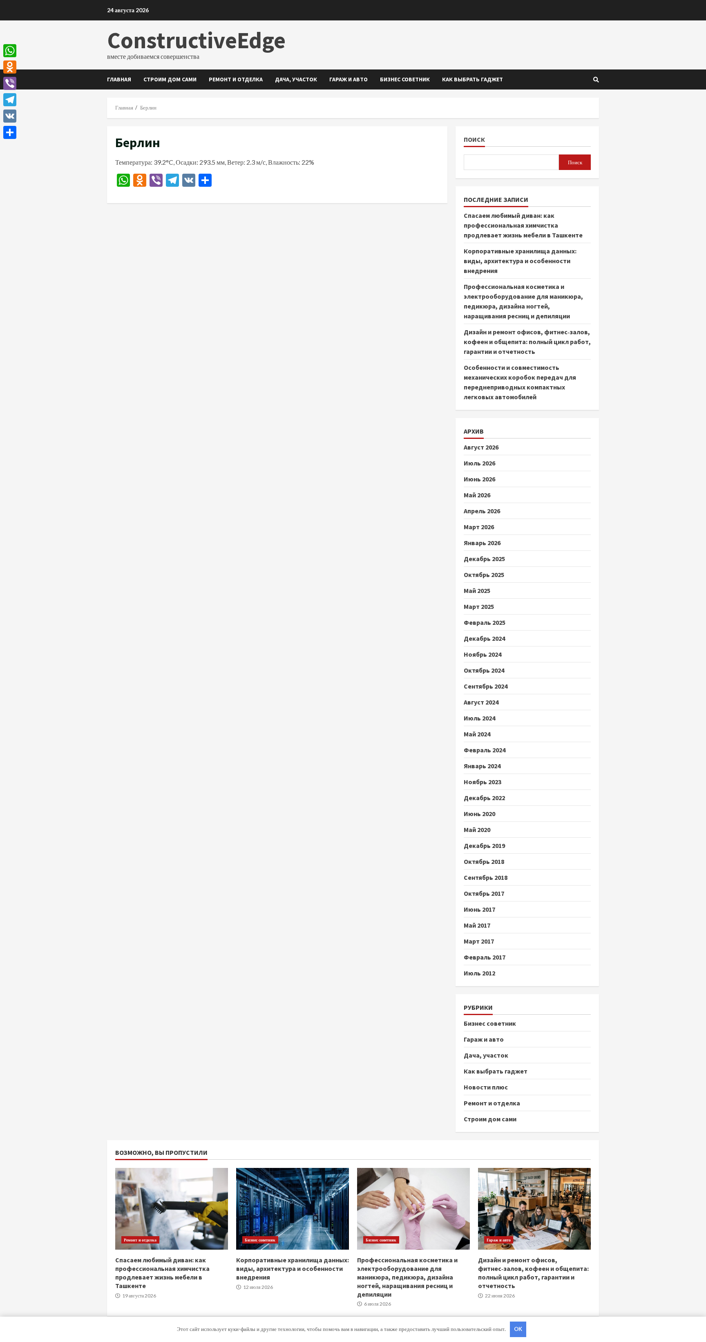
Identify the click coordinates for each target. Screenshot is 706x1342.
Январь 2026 (482, 543)
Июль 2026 (479, 463)
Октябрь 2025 (484, 574)
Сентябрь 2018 (485, 877)
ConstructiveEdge (196, 40)
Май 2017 (477, 925)
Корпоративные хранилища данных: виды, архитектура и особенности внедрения (520, 261)
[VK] (10, 116)
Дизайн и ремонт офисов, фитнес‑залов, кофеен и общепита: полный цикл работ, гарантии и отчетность (527, 342)
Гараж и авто (348, 79)
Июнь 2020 (479, 814)
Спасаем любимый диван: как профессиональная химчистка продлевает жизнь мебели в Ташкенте (523, 225)
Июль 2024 (479, 718)
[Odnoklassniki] (10, 67)
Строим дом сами (170, 79)
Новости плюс (486, 1087)
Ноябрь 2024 (482, 654)
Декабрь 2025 (484, 559)
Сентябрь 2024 (485, 686)
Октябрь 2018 (484, 861)
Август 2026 (481, 447)
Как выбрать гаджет (472, 79)
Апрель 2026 (482, 511)
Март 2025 (479, 606)
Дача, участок (296, 79)
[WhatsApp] (10, 50)
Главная (119, 79)
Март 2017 (479, 941)
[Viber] (10, 83)
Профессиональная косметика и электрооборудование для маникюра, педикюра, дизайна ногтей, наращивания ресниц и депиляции (413, 1209)
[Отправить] (10, 132)
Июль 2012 (479, 973)
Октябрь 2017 (484, 893)
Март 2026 (479, 527)
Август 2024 (481, 702)
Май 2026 (477, 495)
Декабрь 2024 (484, 638)
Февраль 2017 (484, 957)
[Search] (596, 79)
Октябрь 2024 (484, 670)
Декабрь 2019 (484, 845)
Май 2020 (477, 829)
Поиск (474, 139)
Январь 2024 (482, 766)
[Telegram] (10, 100)
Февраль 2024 (484, 750)
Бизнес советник (405, 79)
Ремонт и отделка (236, 79)
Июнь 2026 (479, 479)
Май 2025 (477, 590)
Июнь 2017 (479, 909)
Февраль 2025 (484, 622)
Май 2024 (477, 734)
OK (518, 1329)
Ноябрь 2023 (482, 782)
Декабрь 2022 (484, 798)
